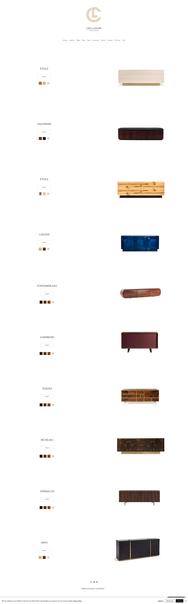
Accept (179, 601)
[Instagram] (94, 582)
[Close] (185, 600)
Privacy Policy (77, 601)
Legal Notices (100, 588)
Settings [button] (160, 601)
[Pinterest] (97, 582)
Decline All (169, 601)
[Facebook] (91, 582)
